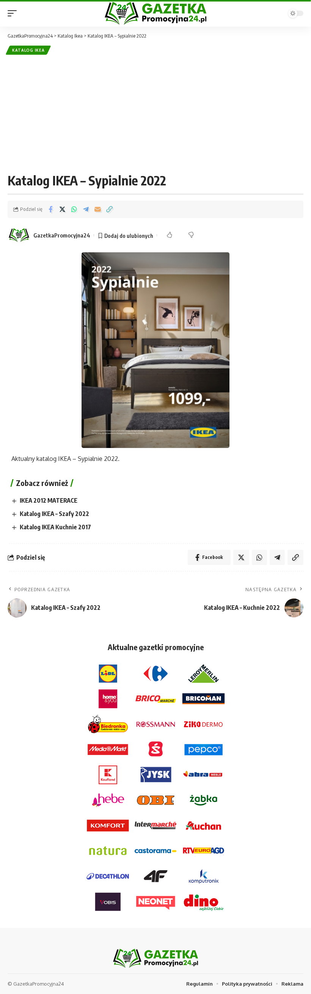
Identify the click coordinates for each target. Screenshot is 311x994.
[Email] (97, 209)
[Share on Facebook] (50, 209)
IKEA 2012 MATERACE (48, 500)
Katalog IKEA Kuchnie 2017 (55, 527)
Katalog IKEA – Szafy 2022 (54, 514)
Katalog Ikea (28, 50)
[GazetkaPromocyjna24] (155, 13)
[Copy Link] (109, 209)
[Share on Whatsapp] (74, 209)
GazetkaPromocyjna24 (61, 235)
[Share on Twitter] (62, 209)
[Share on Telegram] (85, 209)
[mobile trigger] (14, 13)
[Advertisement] (155, 113)
